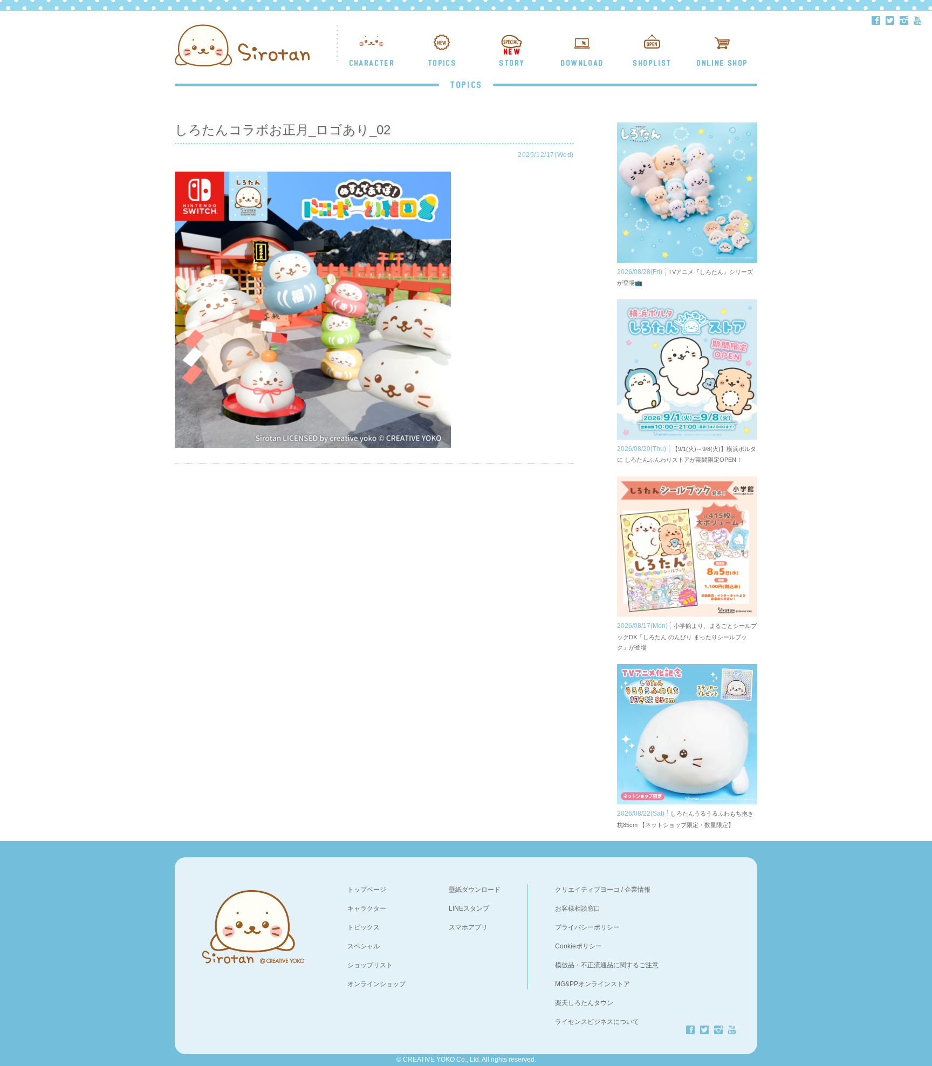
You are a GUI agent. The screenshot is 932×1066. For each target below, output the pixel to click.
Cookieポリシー (578, 946)
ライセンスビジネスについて (597, 1022)
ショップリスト (370, 965)
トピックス (363, 927)
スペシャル (363, 946)
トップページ (366, 889)
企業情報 (637, 889)
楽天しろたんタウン (584, 1003)
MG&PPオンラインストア (592, 984)
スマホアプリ (468, 927)
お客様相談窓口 (577, 908)
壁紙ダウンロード (475, 889)
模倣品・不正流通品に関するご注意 (607, 965)
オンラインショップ (376, 984)
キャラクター (366, 908)
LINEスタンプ (469, 908)
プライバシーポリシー (587, 927)
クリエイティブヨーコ (587, 889)
